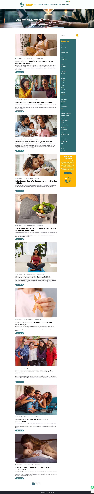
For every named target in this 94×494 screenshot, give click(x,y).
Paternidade (63, 101)
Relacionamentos (64, 120)
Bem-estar (38, 368)
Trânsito (62, 148)
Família (62, 75)
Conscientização (64, 61)
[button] (92, 487)
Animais (62, 50)
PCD (62, 103)
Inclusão (62, 87)
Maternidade (63, 89)
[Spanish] (69, 1)
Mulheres (63, 92)
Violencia (63, 150)
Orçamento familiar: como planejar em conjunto (34, 142)
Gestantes (63, 80)
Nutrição (62, 96)
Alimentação (40, 225)
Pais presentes (64, 99)
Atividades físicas (64, 52)
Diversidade (63, 71)
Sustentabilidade (64, 139)
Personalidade (64, 106)
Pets (62, 108)
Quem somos (40, 4)
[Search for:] (69, 35)
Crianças (37, 178)
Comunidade (63, 59)
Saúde (62, 122)
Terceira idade (64, 141)
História (62, 82)
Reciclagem (63, 117)
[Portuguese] (68, 1)
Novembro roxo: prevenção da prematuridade (33, 277)
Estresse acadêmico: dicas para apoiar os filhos (34, 102)
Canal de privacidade (54, 4)
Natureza (63, 94)
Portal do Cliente (65, 4)
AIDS (62, 45)
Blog (60, 4)
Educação (63, 73)
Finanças (63, 78)
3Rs (62, 43)
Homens (62, 85)
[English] (66, 1)
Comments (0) (19, 58)
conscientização (40, 58)
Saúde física (63, 127)
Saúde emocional (64, 124)
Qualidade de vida (65, 115)
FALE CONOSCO (68, 173)
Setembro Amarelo (65, 134)
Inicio (35, 4)
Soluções (45, 4)
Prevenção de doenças (66, 113)
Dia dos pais (63, 66)
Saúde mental (64, 129)
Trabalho (63, 146)
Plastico (62, 110)
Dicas (37, 99)
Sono (62, 136)
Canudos (63, 57)
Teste (62, 143)
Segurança (63, 132)
